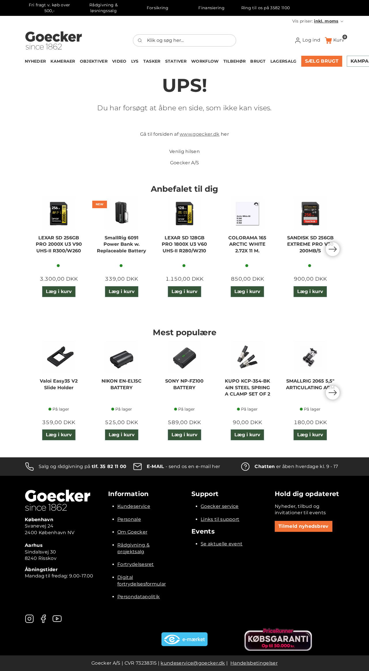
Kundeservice (133, 506)
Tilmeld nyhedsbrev (303, 526)
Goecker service (220, 506)
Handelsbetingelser (254, 663)
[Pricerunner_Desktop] (278, 639)
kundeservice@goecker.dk (193, 663)
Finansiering (211, 7)
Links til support (220, 519)
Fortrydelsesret (135, 564)
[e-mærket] (184, 639)
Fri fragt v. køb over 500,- (49, 7)
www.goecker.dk (199, 134)
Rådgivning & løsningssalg (103, 7)
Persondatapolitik (138, 596)
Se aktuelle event (221, 544)
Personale (129, 519)
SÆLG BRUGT (321, 61)
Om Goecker (132, 532)
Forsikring (157, 7)
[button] (318, 21)
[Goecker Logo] (53, 40)
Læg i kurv (59, 291)
